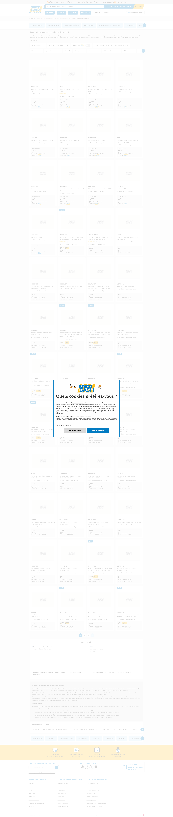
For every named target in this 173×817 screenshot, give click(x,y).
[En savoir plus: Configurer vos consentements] (75, 430)
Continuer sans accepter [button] (63, 424)
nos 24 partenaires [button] (77, 403)
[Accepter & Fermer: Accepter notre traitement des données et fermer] (98, 430)
